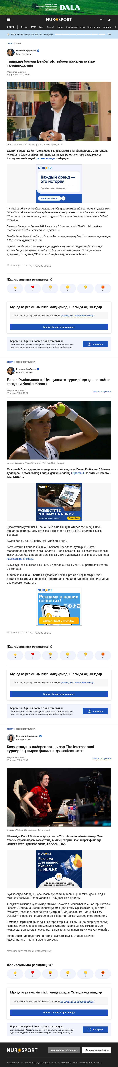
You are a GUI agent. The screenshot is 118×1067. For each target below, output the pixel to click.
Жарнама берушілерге (97, 1050)
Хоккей (50, 27)
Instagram (97, 344)
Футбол (24, 27)
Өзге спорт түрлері (75, 27)
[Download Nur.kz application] (59, 7)
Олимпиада (94, 27)
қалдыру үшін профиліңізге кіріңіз (77, 315)
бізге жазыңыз (43, 265)
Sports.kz (79, 473)
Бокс (41, 27)
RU (101, 19)
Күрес (60, 27)
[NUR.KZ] (59, 19)
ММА (33, 27)
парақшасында (45, 158)
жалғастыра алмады (20, 558)
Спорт (10, 27)
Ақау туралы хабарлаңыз (64, 1050)
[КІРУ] (109, 19)
